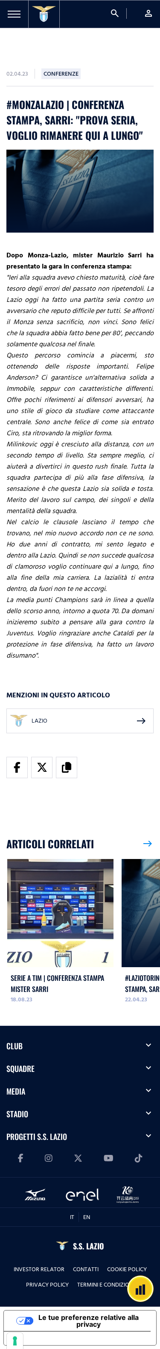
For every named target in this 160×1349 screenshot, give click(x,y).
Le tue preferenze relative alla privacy (88, 1320)
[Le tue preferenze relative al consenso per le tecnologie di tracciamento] (15, 1341)
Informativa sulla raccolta (52, 1338)
